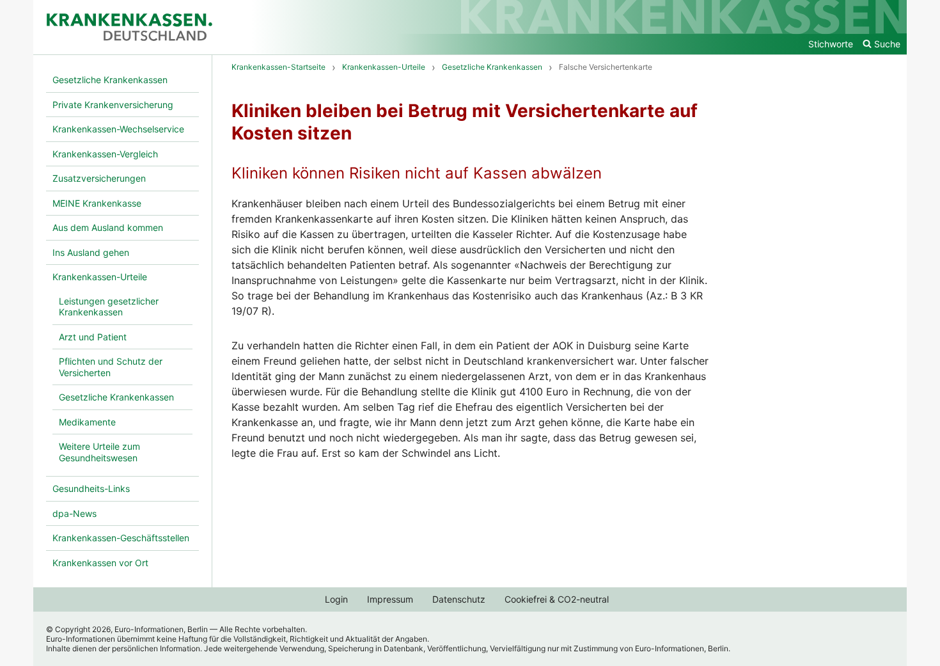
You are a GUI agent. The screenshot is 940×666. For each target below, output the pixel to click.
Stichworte (830, 43)
